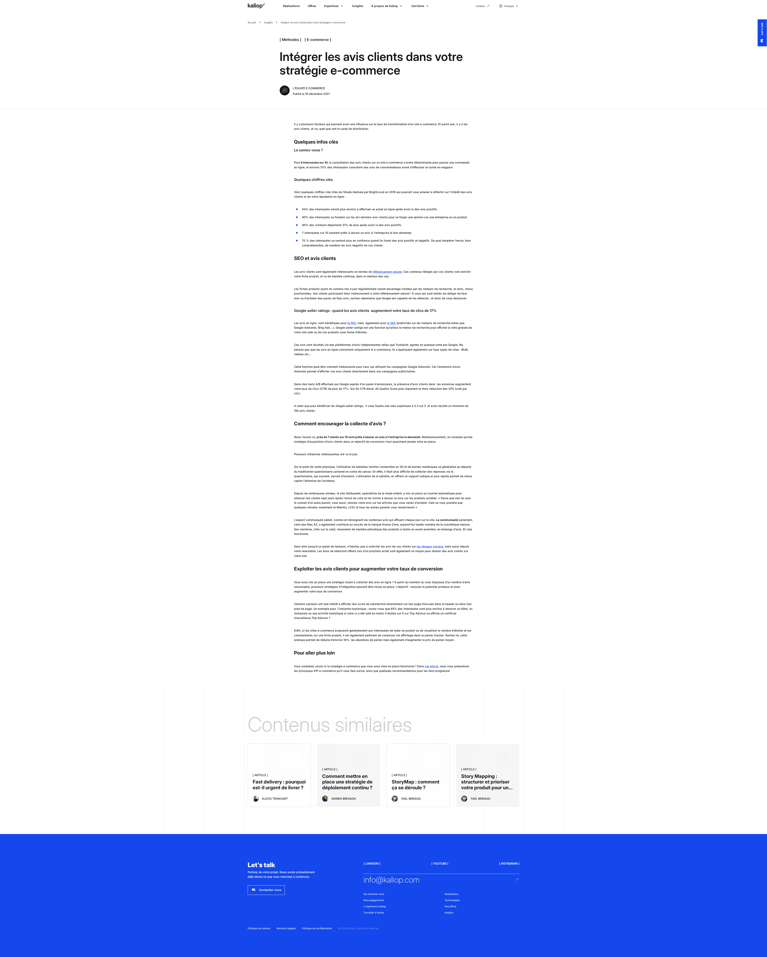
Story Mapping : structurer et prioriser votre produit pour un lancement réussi (485, 784)
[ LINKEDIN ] (372, 863)
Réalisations (291, 6)
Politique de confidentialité (317, 928)
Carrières (417, 6)
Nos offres (450, 906)
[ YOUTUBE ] (439, 863)
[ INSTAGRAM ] (509, 863)
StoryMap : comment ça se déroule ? (415, 784)
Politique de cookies (259, 928)
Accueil (252, 22)
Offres (312, 6)
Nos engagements (374, 900)
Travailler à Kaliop (374, 912)
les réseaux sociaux (430, 546)
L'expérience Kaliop (375, 906)
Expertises (331, 6)
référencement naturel (387, 271)
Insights (357, 6)
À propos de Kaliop (384, 6)
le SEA (391, 323)
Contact (480, 6)
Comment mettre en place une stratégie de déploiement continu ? (347, 782)
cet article (431, 666)
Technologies (452, 900)
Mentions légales (286, 928)
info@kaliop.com (392, 880)
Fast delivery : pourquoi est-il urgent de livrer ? (279, 784)
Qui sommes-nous (374, 894)
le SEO (351, 323)
